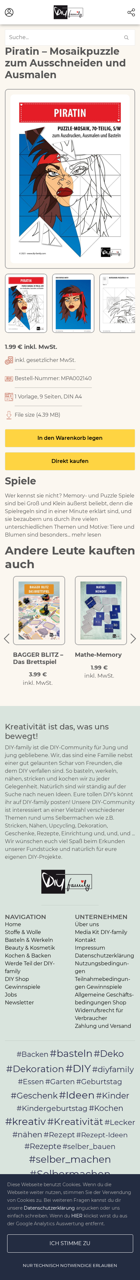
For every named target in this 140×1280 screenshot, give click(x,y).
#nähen (27, 1134)
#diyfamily (113, 1069)
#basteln (71, 1053)
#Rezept (59, 1134)
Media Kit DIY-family (101, 932)
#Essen (31, 1081)
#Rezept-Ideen (102, 1134)
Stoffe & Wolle (23, 932)
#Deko (109, 1053)
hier (76, 1216)
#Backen (33, 1054)
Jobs (11, 995)
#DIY (78, 1068)
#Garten (60, 1081)
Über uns (87, 924)
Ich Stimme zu (70, 1243)
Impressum (90, 948)
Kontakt (85, 940)
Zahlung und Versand (103, 1026)
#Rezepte (42, 1146)
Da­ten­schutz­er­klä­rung (104, 956)
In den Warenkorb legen (70, 438)
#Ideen (77, 1095)
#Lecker (120, 1122)
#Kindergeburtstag (52, 1108)
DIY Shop (17, 979)
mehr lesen (86, 535)
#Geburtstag (99, 1081)
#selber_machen (70, 1159)
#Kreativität (75, 1121)
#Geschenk (34, 1095)
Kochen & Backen (28, 956)
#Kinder (112, 1095)
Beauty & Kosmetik (30, 948)
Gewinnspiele (22, 987)
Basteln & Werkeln (29, 940)
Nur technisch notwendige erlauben (70, 1265)
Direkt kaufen (70, 461)
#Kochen (106, 1108)
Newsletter (19, 1003)
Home (13, 924)
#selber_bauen (89, 1146)
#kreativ (25, 1121)
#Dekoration (35, 1068)
